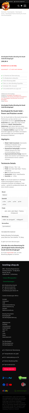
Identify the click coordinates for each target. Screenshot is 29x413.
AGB (3, 303)
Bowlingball (16, 96)
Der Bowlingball (6, 341)
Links (3, 333)
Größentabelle (6, 328)
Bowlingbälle (11, 12)
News (4, 335)
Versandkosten (6, 326)
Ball (8, 96)
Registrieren (10, 1)
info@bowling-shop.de (10, 285)
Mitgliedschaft (6, 322)
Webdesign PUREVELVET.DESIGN (10, 409)
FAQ (3, 331)
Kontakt (4, 299)
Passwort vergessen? (20, 1)
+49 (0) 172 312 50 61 (9, 287)
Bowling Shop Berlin (8, 314)
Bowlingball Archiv (17, 95)
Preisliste (4, 324)
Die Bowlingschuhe (7, 343)
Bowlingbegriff (6, 315)
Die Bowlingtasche (7, 345)
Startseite (3, 12)
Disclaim (4, 308)
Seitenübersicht (6, 337)
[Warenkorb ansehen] (22, 6)
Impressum (5, 301)
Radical (6, 101)
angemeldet (10, 252)
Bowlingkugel (7, 98)
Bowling (11, 96)
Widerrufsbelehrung (8, 306)
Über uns (4, 330)
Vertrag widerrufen (9, 369)
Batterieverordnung (7, 310)
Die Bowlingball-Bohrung (9, 317)
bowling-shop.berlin (19, 407)
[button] (19, 6)
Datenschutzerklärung (8, 305)
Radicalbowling (13, 98)
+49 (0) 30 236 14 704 (10, 289)
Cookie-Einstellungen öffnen (10, 295)
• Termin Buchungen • (8, 281)
